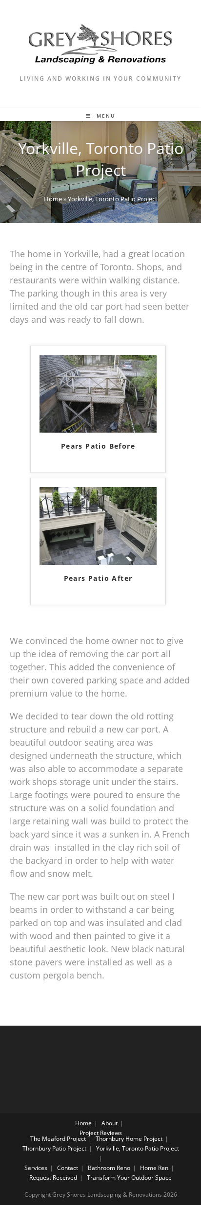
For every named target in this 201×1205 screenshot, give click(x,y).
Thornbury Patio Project (54, 1148)
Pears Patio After (98, 578)
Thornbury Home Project (129, 1139)
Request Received (53, 1177)
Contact (67, 1168)
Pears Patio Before (98, 446)
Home (53, 198)
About (109, 1123)
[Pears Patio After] (98, 524)
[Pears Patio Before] (98, 392)
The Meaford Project (58, 1139)
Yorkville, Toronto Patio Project (137, 1148)
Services (35, 1168)
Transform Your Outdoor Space (129, 1177)
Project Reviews (101, 1133)
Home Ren (154, 1168)
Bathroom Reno (109, 1168)
